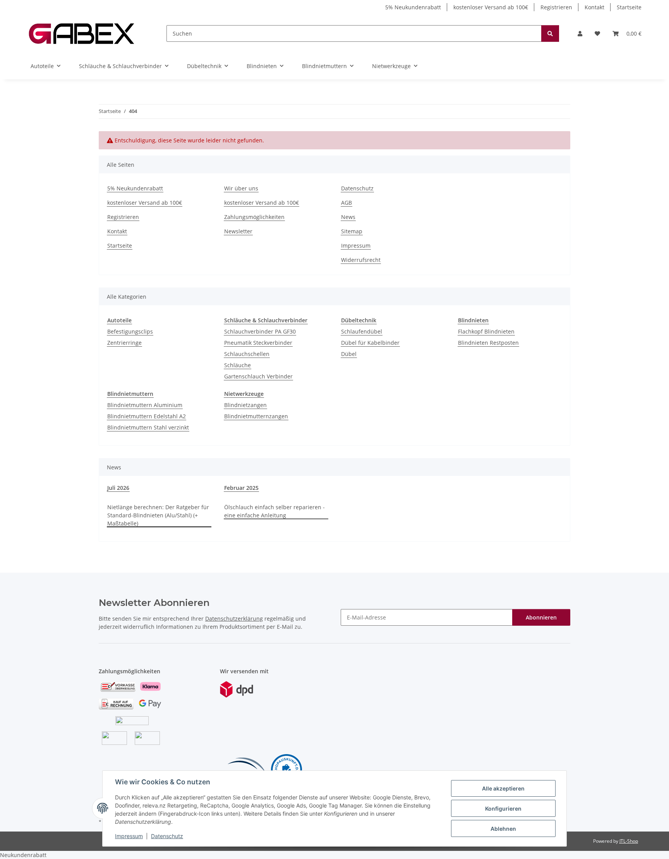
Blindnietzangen (245, 405)
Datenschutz (167, 836)
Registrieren (556, 7)
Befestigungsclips (130, 331)
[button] (579, 33)
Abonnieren (541, 617)
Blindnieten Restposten (488, 342)
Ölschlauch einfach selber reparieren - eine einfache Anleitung (274, 511)
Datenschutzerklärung (234, 618)
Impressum (129, 836)
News (348, 217)
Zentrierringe (124, 342)
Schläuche (237, 365)
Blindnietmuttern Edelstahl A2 (146, 416)
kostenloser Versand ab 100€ (490, 7)
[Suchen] (550, 33)
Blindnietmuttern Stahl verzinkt (148, 427)
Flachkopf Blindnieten (486, 331)
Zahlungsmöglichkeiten (254, 217)
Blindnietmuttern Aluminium (144, 405)
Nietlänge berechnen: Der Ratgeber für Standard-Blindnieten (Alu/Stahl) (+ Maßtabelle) (158, 515)
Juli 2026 (118, 487)
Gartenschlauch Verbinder (258, 376)
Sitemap (351, 231)
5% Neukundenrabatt (413, 7)
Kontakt (594, 7)
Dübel (349, 354)
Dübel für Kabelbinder (370, 342)
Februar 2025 (241, 487)
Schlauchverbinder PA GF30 (260, 331)
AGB (346, 202)
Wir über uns (241, 188)
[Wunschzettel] (597, 33)
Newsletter (238, 231)
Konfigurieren (503, 808)
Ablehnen (503, 828)
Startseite (629, 7)
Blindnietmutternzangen (256, 416)
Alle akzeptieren (503, 788)
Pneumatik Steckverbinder (258, 342)
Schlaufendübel (361, 331)
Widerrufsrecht (361, 260)
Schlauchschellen (246, 354)
